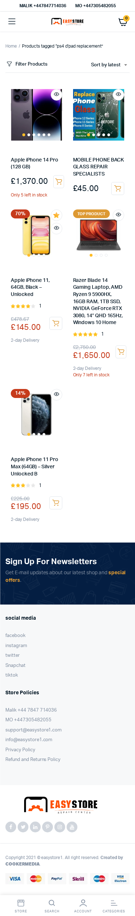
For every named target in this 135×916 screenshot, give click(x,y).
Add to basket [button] (58, 181)
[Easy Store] (67, 22)
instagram (16, 645)
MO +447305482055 (95, 6)
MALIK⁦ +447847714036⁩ (42, 6)
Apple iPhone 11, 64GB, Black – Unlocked (30, 287)
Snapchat (15, 665)
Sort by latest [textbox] (106, 65)
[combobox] (109, 65)
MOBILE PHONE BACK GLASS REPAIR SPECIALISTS (98, 167)
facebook (15, 635)
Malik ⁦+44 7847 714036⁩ (31, 710)
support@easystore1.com (33, 730)
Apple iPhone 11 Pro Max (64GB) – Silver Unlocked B (34, 466)
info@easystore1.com (28, 740)
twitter (12, 655)
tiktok (11, 675)
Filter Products (31, 64)
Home (11, 46)
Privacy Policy (20, 750)
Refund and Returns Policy (32, 759)
